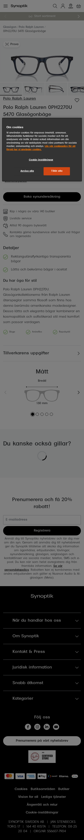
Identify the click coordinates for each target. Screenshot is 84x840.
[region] (42, 149)
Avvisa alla (27, 171)
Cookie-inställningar (41, 160)
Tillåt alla (56, 171)
